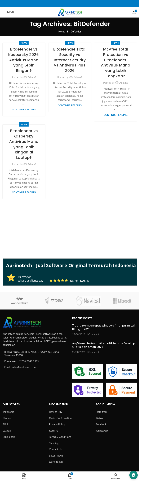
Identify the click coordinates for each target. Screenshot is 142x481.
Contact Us (55, 449)
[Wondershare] (20, 300)
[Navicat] (88, 300)
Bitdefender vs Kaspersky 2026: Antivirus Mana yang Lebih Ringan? (23, 60)
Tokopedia (8, 411)
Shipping (54, 443)
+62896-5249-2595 (28, 361)
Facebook (101, 424)
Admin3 (32, 77)
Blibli (5, 424)
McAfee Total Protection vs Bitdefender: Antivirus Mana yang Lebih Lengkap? (115, 63)
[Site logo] (70, 11)
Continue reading (24, 109)
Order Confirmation (60, 418)
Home (61, 31)
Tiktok (99, 418)
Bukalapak (9, 436)
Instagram (101, 411)
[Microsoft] (122, 300)
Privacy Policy (57, 424)
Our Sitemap (56, 461)
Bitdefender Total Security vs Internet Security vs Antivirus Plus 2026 (69, 60)
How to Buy (55, 411)
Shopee (7, 418)
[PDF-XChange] (54, 300)
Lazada (7, 430)
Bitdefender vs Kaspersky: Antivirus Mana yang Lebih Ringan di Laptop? (23, 144)
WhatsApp (102, 430)
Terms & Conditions (60, 436)
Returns (53, 430)
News (24, 42)
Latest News (56, 455)
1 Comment (92, 334)
